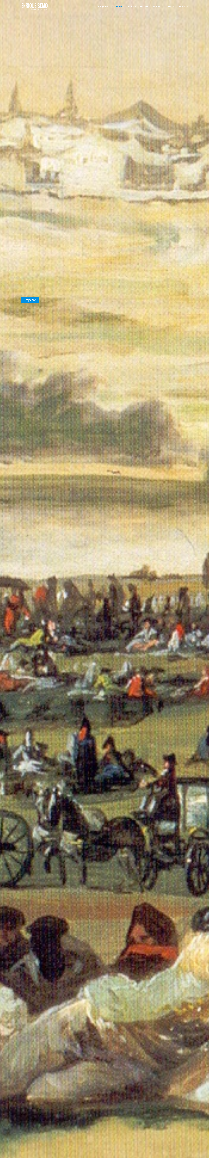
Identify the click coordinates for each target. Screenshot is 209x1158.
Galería (170, 6)
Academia (117, 6)
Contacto (183, 6)
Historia (144, 6)
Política (132, 6)
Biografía (103, 6)
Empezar (30, 300)
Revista (157, 6)
